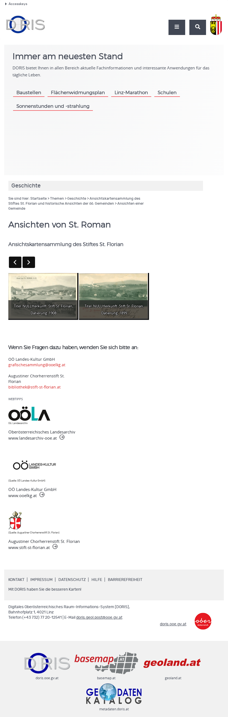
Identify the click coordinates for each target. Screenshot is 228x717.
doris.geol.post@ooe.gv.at (99, 618)
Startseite (38, 198)
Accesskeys (18, 4)
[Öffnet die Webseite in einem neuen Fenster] (217, 21)
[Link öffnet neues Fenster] (203, 617)
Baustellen (28, 93)
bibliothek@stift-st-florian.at (34, 387)
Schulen (167, 93)
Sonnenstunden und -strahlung (53, 106)
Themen (57, 198)
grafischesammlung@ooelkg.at (36, 364)
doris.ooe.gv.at (173, 624)
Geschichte (76, 198)
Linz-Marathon (131, 93)
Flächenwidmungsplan (78, 93)
